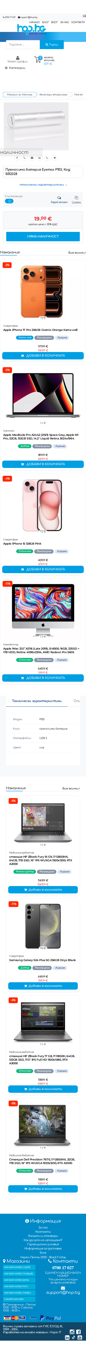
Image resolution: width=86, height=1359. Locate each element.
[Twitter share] (55, 158)
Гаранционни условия (43, 1244)
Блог (43, 1252)
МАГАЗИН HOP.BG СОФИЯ (17, 1267)
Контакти (43, 1231)
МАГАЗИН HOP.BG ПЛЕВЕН (17, 1293)
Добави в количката (45, 355)
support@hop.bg (28, 17)
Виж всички (76, 252)
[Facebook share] (17, 158)
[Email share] (32, 158)
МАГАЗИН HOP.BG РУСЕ (16, 1286)
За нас (43, 1227)
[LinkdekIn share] (40, 158)
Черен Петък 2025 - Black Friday (43, 1257)
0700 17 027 (10, 17)
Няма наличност (43, 236)
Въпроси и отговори (43, 1235)
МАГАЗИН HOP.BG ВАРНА (16, 1280)
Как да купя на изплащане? (43, 1240)
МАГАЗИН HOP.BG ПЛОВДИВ (18, 1274)
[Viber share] (25, 158)
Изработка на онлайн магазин (26, 1332)
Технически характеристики (37, 701)
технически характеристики (42, 184)
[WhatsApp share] (47, 158)
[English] (84, 16)
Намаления (10, 252)
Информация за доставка (43, 1248)
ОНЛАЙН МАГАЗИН (13, 1299)
